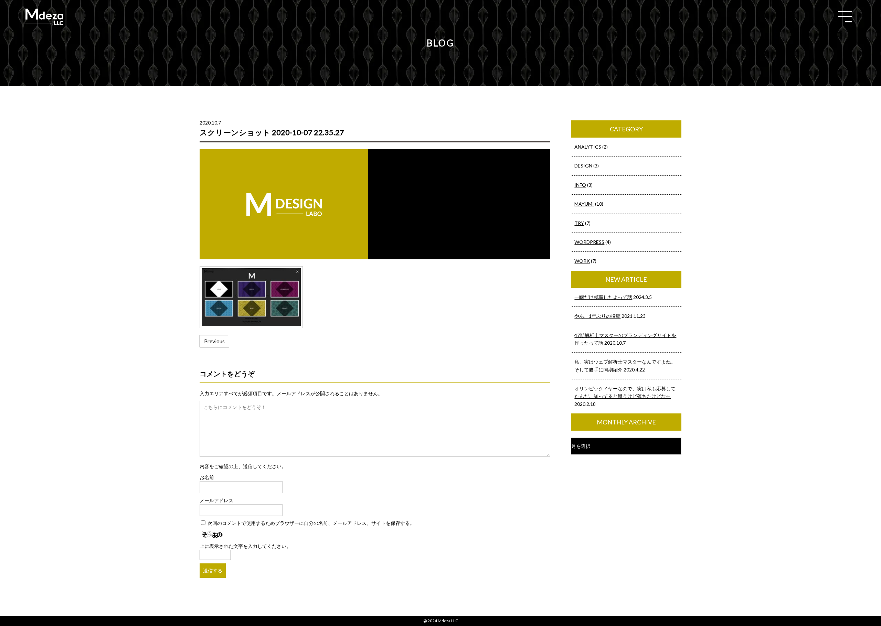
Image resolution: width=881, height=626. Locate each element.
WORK (582, 261)
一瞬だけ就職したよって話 (603, 297)
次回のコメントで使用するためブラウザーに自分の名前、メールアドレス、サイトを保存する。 (311, 523)
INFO (580, 185)
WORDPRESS (589, 242)
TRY (579, 223)
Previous (214, 341)
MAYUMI (584, 204)
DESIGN (583, 166)
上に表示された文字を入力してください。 (245, 546)
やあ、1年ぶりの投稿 (597, 316)
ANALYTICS (587, 147)
